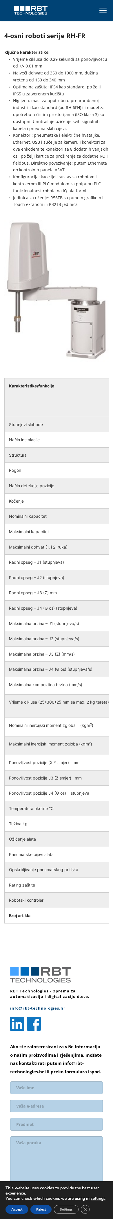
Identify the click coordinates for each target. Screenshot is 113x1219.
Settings (66, 1209)
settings (98, 1198)
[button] (103, 10)
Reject (41, 1209)
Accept (16, 1209)
